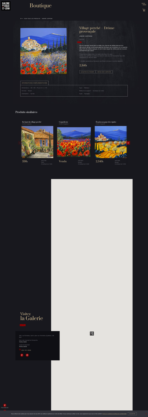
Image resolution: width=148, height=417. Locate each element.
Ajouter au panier (87, 72)
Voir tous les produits (32, 18)
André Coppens (47, 18)
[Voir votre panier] (144, 10)
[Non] (146, 414)
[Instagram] (27, 355)
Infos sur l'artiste (104, 72)
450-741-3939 (26, 350)
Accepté (132, 413)
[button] (20, 142)
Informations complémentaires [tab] (34, 83)
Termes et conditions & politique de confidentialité (114, 413)
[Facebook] (21, 355)
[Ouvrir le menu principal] (144, 4)
